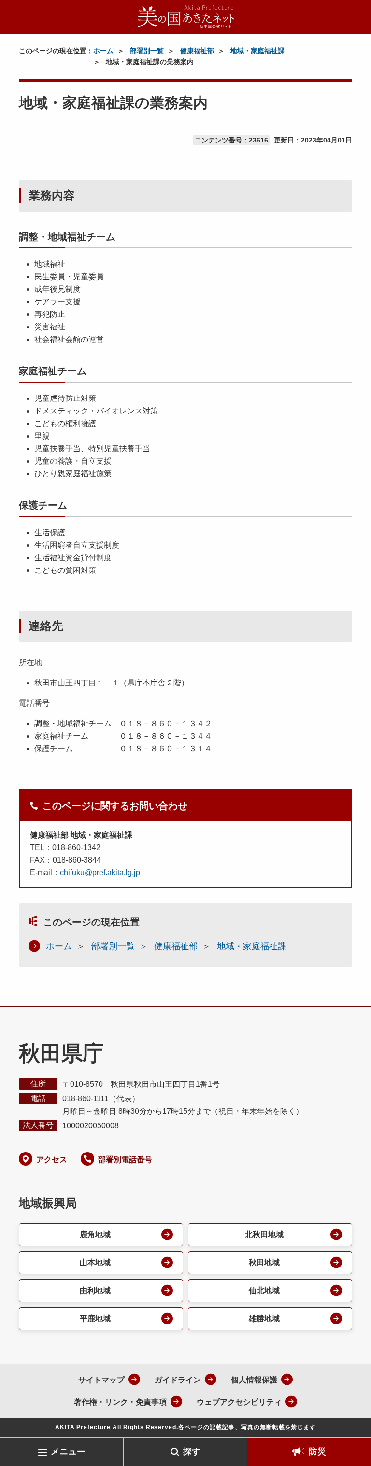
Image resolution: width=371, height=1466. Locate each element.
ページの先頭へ (349, 1421)
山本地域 (95, 1262)
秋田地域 (264, 1262)
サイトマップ (101, 1380)
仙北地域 (264, 1290)
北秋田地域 (264, 1234)
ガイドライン (178, 1380)
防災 (317, 1451)
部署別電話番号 (125, 1159)
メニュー (68, 1451)
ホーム (103, 51)
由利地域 (95, 1290)
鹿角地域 (95, 1234)
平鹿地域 (95, 1318)
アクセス (51, 1159)
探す (191, 1451)
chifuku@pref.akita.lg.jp (100, 872)
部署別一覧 (147, 51)
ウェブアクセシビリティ (239, 1402)
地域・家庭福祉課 (257, 51)
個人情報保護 (254, 1380)
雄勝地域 (264, 1318)
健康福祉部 (197, 51)
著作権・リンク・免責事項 (120, 1402)
